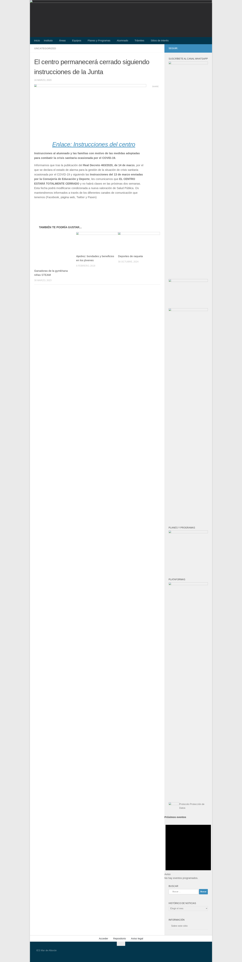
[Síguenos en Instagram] (201, 48)
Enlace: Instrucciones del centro (93, 144)
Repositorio (119, 938)
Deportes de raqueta (130, 256)
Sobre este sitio (179, 926)
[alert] (188, 849)
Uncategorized (45, 48)
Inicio (37, 40)
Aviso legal (137, 938)
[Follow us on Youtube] (192, 48)
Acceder (103, 938)
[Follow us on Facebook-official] (197, 48)
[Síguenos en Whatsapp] (206, 48)
